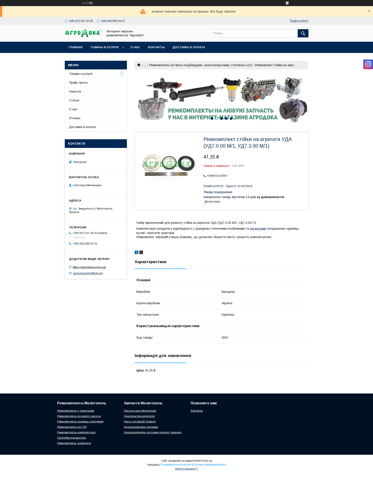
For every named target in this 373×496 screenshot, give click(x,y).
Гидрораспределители (139, 416)
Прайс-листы (78, 82)
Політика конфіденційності (209, 464)
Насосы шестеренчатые (140, 410)
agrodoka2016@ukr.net (88, 273)
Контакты (156, 47)
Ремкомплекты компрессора (76, 432)
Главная (75, 47)
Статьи (74, 100)
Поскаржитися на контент (175, 464)
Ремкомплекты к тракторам (75, 410)
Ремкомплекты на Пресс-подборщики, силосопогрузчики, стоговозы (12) (200, 65)
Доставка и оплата (188, 47)
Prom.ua (207, 460)
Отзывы (74, 118)
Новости (75, 91)
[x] (141, 253)
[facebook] (136, 253)
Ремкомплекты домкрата (74, 443)
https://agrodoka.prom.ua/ (89, 267)
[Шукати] (303, 33)
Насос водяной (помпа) (140, 421)
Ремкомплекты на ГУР (72, 427)
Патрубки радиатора (71, 437)
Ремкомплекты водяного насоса (79, 416)
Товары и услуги (104, 47)
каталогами (258, 228)
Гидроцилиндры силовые (141, 427)
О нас (135, 47)
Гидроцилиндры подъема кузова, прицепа (153, 432)
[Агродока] (83, 36)
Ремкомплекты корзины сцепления (80, 421)
